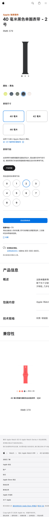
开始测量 (9, 168)
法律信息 (32, 515)
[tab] (21, 76)
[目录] (45, 3)
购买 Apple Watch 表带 (27, 453)
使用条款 (15, 515)
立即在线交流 (13, 251)
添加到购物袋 (25, 220)
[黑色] (23, 94)
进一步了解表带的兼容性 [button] (12, 142)
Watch (11, 453)
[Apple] (4, 453)
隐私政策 (6, 515)
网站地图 (40, 515)
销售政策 (23, 515)
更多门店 (41, 506)
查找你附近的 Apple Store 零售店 (24, 506)
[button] (32, 3)
